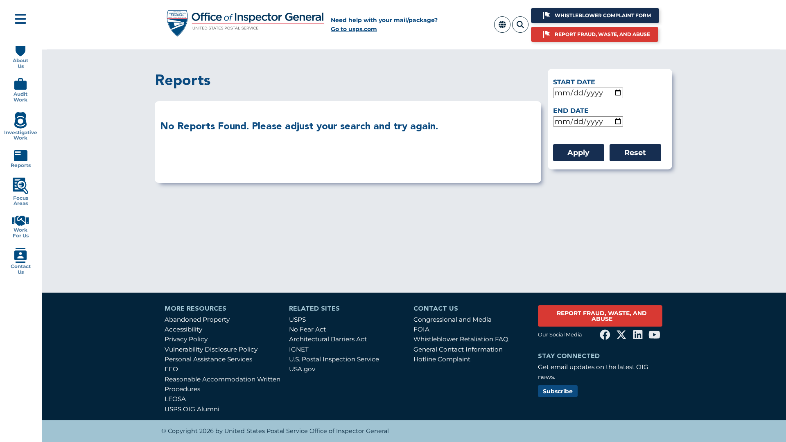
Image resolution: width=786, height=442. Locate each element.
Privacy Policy (186, 339)
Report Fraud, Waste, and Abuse (602, 34)
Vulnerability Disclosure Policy (211, 349)
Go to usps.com (354, 29)
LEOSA (175, 399)
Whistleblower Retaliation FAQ (460, 339)
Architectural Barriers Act (328, 339)
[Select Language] (502, 29)
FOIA (421, 329)
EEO (171, 369)
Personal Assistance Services (208, 359)
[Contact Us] (20, 261)
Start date (574, 82)
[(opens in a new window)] (605, 335)
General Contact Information (458, 349)
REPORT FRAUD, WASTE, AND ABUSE (602, 315)
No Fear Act (307, 329)
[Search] (520, 29)
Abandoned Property (197, 319)
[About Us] (20, 55)
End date (571, 111)
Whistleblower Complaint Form (603, 15)
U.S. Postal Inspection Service (334, 359)
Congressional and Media (452, 319)
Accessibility (183, 329)
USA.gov (302, 369)
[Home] (246, 34)
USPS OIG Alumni (192, 409)
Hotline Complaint (441, 359)
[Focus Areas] (20, 192)
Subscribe (558, 391)
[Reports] (20, 159)
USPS (297, 319)
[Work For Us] (20, 224)
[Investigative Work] (20, 127)
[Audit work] (20, 88)
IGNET (299, 349)
